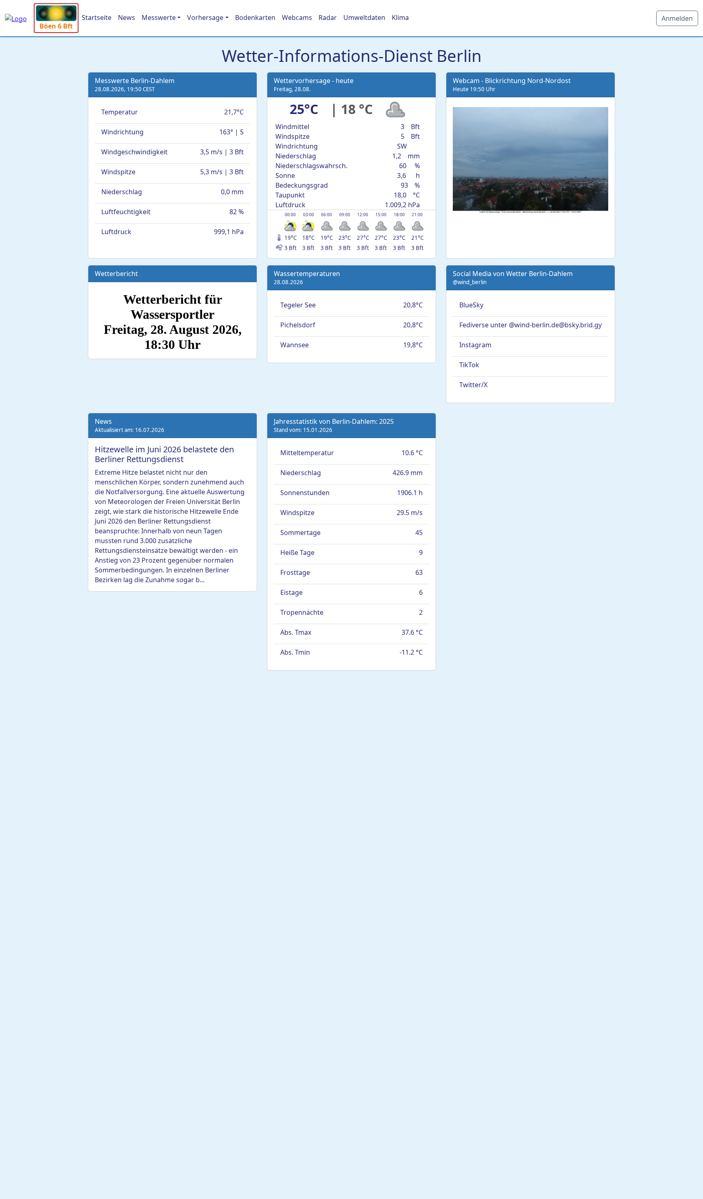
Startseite (96, 17)
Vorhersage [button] (205, 17)
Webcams (297, 17)
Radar (328, 17)
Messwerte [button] (159, 17)
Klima (400, 17)
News (126, 17)
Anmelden (677, 18)
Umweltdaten (364, 17)
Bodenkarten (255, 17)
